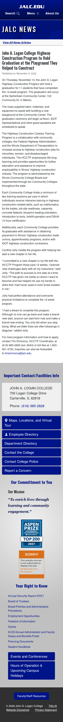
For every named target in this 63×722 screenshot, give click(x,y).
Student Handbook (19, 647)
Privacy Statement (46, 710)
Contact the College (19, 452)
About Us (52, 13)
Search (10, 13)
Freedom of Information (21, 621)
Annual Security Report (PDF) (26, 596)
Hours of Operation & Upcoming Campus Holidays (26, 670)
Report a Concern (18, 470)
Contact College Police (21, 461)
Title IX (53, 706)
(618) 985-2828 (32, 405)
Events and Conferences (29, 656)
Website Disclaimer (17, 710)
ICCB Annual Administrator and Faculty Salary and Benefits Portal (31, 634)
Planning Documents (20, 641)
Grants (12, 627)
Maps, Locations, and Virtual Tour (28, 423)
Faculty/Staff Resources (31, 696)
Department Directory (21, 443)
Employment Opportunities (24, 616)
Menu (31, 13)
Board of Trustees (18, 601)
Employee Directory (23, 434)
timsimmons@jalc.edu (18, 353)
